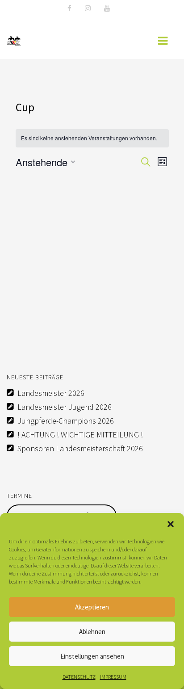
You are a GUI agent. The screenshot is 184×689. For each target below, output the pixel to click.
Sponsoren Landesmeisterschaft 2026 (80, 448)
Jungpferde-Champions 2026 (65, 421)
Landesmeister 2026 (50, 393)
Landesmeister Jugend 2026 (64, 407)
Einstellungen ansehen (92, 656)
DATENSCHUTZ (79, 676)
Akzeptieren (92, 607)
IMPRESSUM (113, 676)
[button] (170, 524)
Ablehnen (92, 631)
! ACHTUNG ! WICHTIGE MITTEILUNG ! (80, 434)
